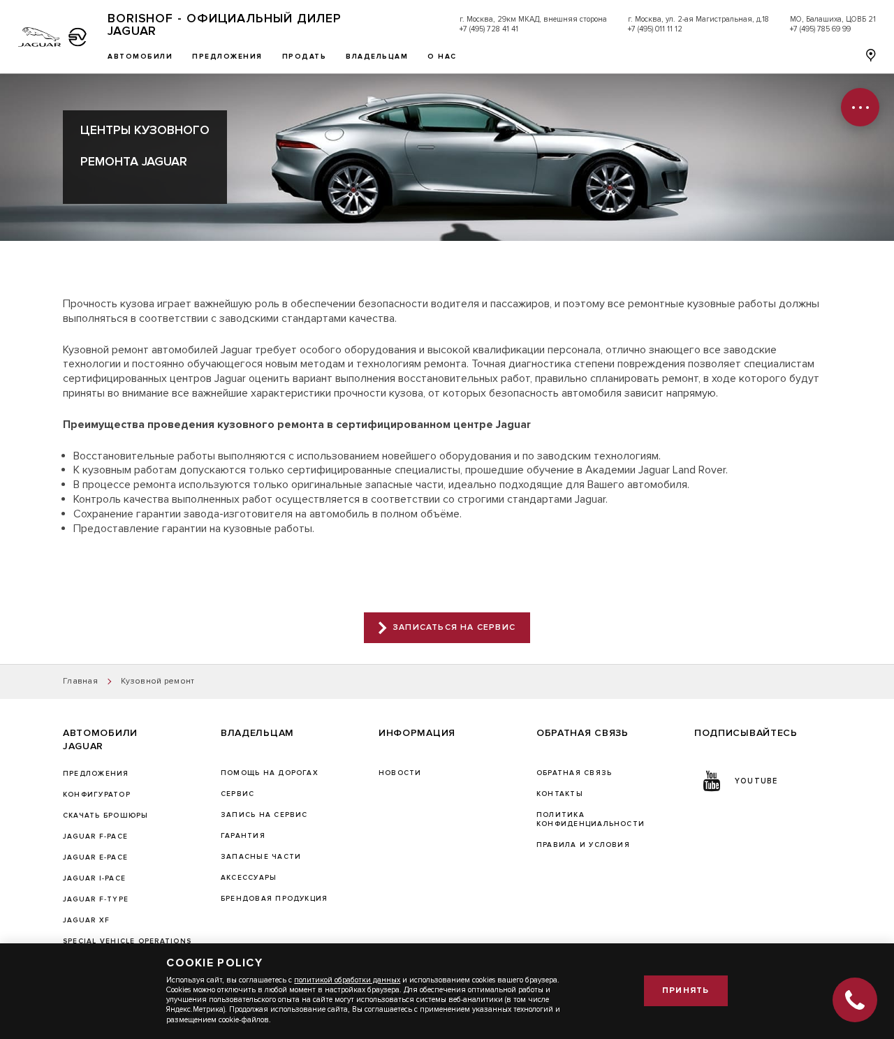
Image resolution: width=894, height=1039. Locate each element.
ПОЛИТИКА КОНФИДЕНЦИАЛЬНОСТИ (590, 819)
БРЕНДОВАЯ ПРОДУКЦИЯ (274, 898)
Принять (685, 990)
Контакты (559, 794)
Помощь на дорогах (269, 773)
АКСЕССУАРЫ (249, 878)
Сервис (237, 794)
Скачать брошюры (105, 815)
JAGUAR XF (86, 920)
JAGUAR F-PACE (95, 836)
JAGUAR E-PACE (95, 857)
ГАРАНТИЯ (243, 836)
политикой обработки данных (347, 980)
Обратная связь (574, 773)
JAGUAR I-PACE (94, 878)
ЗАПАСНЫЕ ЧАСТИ (261, 857)
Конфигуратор (97, 794)
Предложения (96, 773)
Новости (400, 773)
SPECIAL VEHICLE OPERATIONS (127, 941)
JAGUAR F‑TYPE (96, 899)
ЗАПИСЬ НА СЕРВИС (264, 815)
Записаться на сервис (454, 627)
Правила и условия (583, 845)
